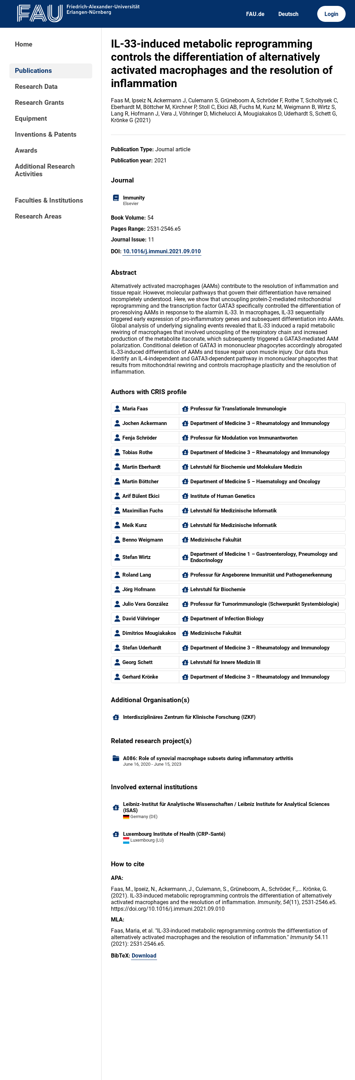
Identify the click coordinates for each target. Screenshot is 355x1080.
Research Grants (39, 103)
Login (331, 14)
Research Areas (38, 216)
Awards (26, 150)
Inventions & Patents (46, 134)
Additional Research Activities (45, 170)
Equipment (31, 118)
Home (23, 44)
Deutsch (288, 14)
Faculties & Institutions (49, 200)
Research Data (36, 87)
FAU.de (255, 14)
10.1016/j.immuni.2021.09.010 (162, 251)
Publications (33, 71)
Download (144, 955)
